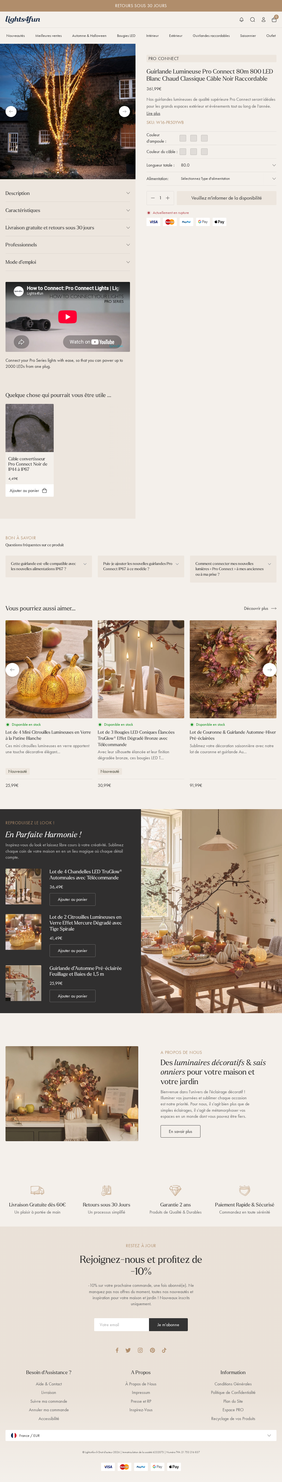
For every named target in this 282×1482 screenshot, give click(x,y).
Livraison (48, 1392)
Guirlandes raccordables (211, 35)
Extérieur (175, 35)
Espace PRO (233, 1409)
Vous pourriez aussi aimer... (40, 608)
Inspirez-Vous (141, 1409)
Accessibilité (49, 1418)
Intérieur (152, 35)
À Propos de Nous (140, 1383)
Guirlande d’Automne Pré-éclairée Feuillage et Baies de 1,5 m (86, 971)
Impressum (141, 1392)
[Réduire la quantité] (151, 198)
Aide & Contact (49, 1383)
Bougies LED (126, 35)
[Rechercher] (252, 19)
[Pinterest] (152, 1350)
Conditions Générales (233, 1383)
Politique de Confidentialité (233, 1392)
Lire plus (153, 113)
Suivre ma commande (48, 1401)
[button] (241, 19)
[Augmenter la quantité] (170, 198)
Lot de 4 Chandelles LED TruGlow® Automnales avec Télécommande (86, 874)
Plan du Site (233, 1401)
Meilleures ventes (48, 35)
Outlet (271, 35)
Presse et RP (141, 1401)
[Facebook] (117, 1350)
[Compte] (263, 19)
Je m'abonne (168, 1324)
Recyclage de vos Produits (233, 1418)
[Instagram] (140, 1350)
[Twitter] (128, 1350)
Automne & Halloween (89, 35)
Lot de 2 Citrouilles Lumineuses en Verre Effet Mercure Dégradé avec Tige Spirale (86, 923)
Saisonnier (248, 35)
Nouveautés (15, 35)
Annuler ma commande (49, 1409)
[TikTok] (164, 1350)
